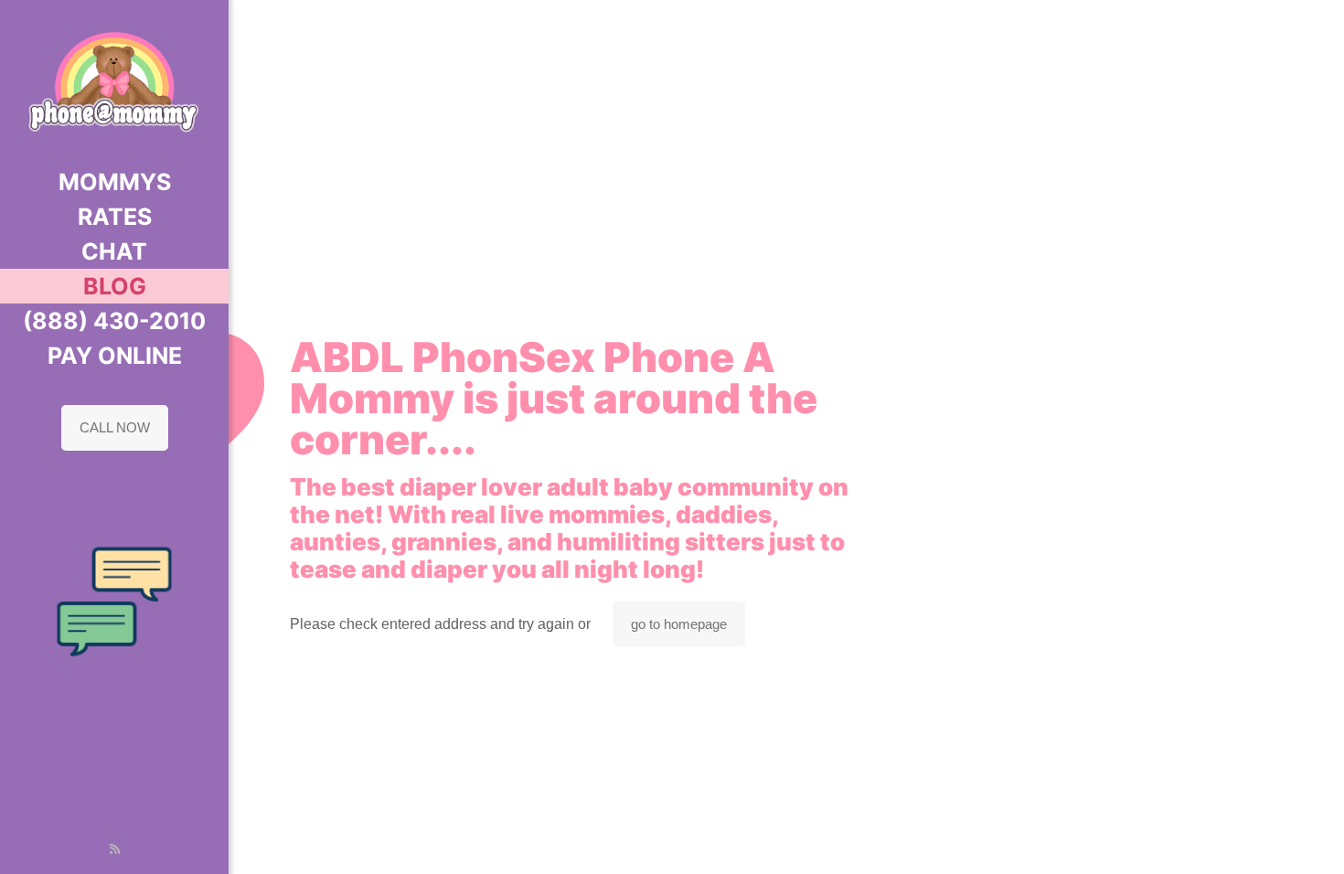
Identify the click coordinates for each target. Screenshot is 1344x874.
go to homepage (679, 624)
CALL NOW (115, 427)
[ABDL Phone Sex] (114, 82)
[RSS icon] (115, 849)
